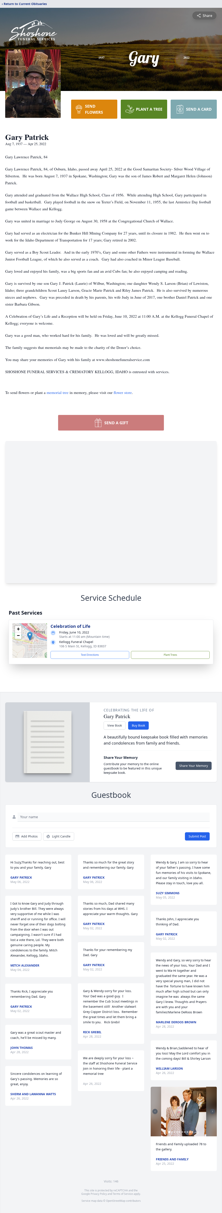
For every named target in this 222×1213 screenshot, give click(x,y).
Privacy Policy (99, 1194)
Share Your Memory (193, 766)
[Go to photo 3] (174, 1132)
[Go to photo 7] (185, 1132)
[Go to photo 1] (169, 1132)
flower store (123, 392)
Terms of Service (123, 1194)
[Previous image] (155, 1111)
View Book (114, 725)
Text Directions (90, 655)
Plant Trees (170, 655)
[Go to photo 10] (193, 1132)
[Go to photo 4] (177, 1132)
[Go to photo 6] (182, 1132)
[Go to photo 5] (180, 1132)
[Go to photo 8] (187, 1132)
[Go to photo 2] (172, 1132)
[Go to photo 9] (190, 1132)
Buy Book (138, 725)
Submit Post (197, 836)
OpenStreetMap (115, 1201)
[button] (30, 636)
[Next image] (212, 1111)
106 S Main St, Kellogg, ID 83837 (82, 646)
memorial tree (58, 392)
